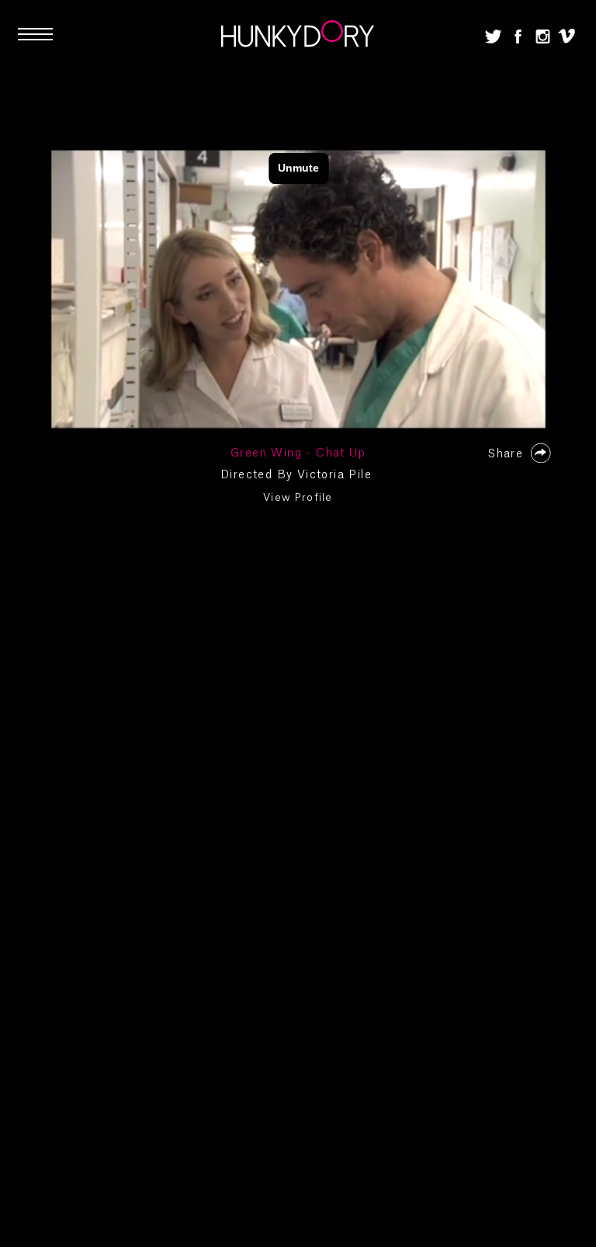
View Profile (298, 497)
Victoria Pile (334, 475)
